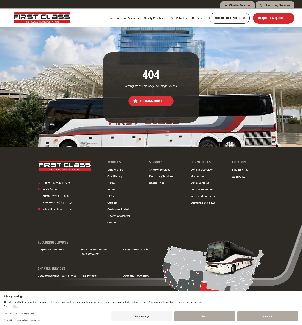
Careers (197, 18)
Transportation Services (123, 18)
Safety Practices (154, 18)
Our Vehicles (179, 18)
